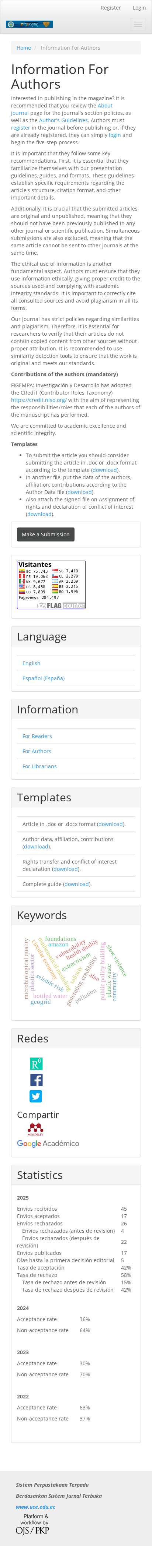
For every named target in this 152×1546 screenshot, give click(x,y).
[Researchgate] (35, 1062)
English (32, 663)
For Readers (37, 736)
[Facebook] (35, 1079)
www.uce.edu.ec (35, 1506)
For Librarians (40, 766)
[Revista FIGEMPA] (35, 1095)
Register (111, 7)
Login (139, 7)
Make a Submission (46, 534)
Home (24, 47)
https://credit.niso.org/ (39, 399)
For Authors (37, 751)
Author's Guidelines (63, 120)
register (20, 127)
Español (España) (44, 678)
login (115, 134)
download (105, 469)
